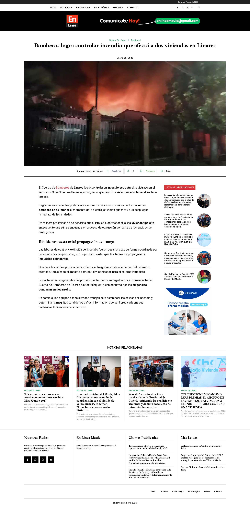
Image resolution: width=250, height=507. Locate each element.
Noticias (65, 7)
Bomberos (62, 187)
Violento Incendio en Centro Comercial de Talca (201, 447)
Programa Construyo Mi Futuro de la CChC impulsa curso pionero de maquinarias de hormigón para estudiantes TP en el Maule (202, 458)
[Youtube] (192, 7)
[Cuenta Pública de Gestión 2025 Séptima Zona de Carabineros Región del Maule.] (204, 277)
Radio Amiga (83, 7)
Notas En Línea (117, 40)
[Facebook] (177, 7)
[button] (198, 7)
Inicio (53, 7)
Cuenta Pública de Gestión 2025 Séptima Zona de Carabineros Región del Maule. (179, 276)
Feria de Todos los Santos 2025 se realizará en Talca (202, 468)
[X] (187, 7)
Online (117, 7)
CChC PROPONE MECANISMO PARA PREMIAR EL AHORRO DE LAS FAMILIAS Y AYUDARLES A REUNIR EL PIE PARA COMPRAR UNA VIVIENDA (178, 239)
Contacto (133, 7)
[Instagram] (182, 7)
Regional (136, 40)
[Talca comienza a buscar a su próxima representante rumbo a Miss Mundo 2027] (46, 371)
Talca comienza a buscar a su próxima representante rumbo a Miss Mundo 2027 (44, 397)
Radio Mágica (101, 7)
